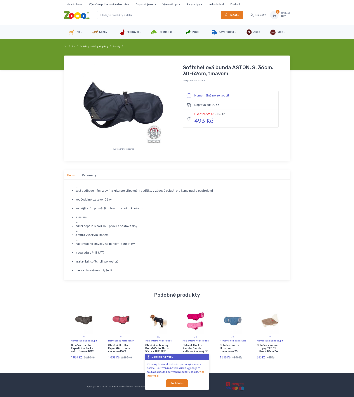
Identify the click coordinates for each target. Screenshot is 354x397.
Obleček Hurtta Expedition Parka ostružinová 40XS (82, 348)
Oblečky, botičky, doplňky (94, 46)
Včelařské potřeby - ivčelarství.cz (109, 4)
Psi (77, 32)
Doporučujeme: (145, 4)
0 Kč (285, 15)
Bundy (116, 46)
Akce (256, 32)
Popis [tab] (71, 175)
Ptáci (195, 32)
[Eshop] (65, 46)
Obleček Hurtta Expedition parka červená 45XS (119, 348)
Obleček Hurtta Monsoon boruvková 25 (230, 348)
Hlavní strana (74, 4)
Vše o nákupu (170, 4)
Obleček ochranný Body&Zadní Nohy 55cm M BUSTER (157, 348)
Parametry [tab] (89, 175)
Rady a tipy (193, 4)
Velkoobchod (216, 4)
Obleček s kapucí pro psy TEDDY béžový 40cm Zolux (269, 348)
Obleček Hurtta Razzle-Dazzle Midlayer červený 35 (195, 348)
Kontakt (235, 4)
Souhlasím (177, 383)
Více (280, 32)
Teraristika (165, 32)
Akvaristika (226, 32)
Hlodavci (132, 32)
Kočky (102, 32)
